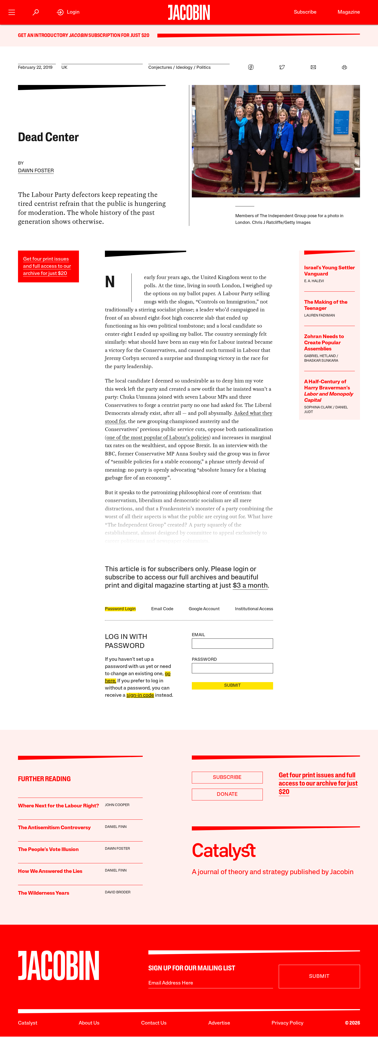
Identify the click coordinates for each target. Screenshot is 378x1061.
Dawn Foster (36, 171)
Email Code (162, 609)
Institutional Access (254, 609)
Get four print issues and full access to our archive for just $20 (47, 266)
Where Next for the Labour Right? (58, 806)
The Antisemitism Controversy (54, 827)
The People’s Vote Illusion (48, 849)
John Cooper (117, 805)
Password (204, 659)
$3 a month (250, 585)
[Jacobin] (189, 12)
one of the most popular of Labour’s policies (157, 437)
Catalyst (27, 1023)
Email (198, 635)
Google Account (204, 609)
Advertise (219, 1023)
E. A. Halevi (314, 281)
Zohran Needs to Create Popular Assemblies (324, 343)
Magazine (349, 12)
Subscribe (305, 12)
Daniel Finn (116, 827)
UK (64, 67)
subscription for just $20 (118, 35)
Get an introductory (43, 35)
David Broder (117, 892)
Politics (203, 67)
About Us (89, 1023)
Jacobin (78, 35)
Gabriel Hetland (320, 356)
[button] (11, 11)
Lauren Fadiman (319, 316)
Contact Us (154, 1023)
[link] (68, 12)
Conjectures (160, 67)
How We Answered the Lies (50, 871)
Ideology (184, 67)
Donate (227, 794)
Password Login (120, 609)
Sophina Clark (318, 407)
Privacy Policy (287, 1023)
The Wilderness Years (43, 893)
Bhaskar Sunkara (321, 361)
